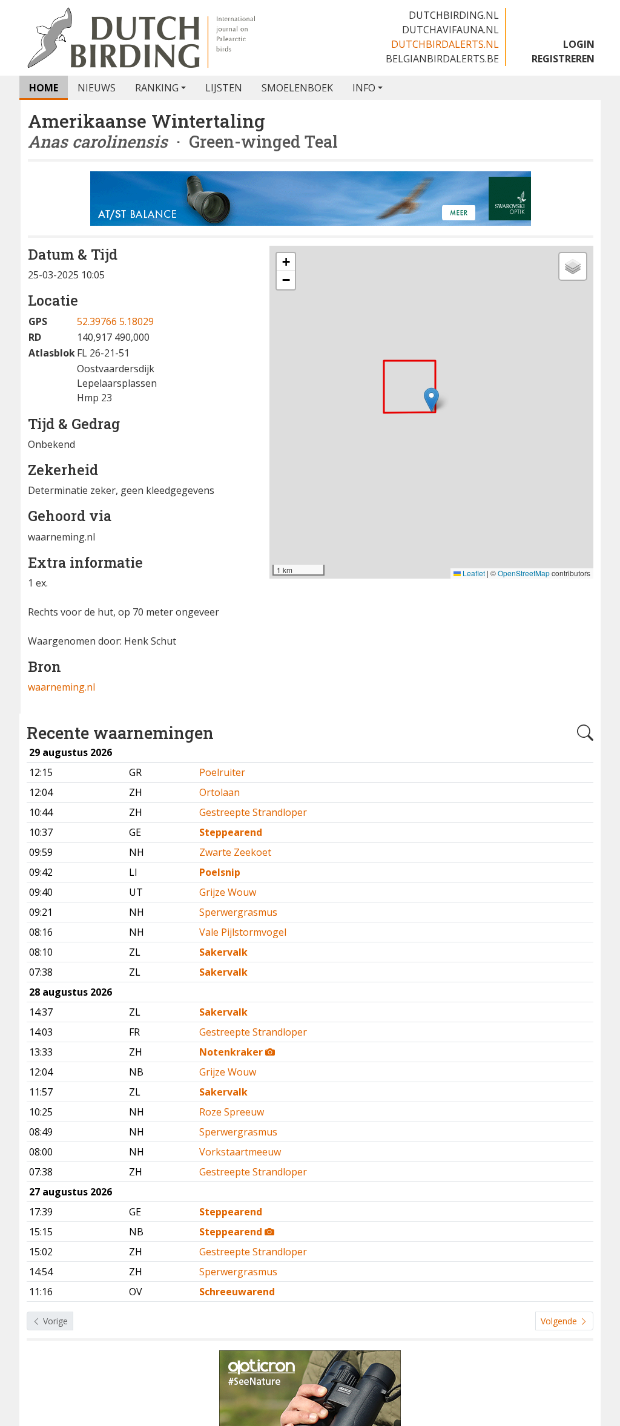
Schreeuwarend (237, 1291)
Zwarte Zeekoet (235, 852)
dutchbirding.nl (454, 15)
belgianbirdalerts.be (442, 58)
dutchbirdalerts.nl (445, 44)
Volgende (560, 1321)
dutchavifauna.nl (450, 29)
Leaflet (473, 573)
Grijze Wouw (227, 892)
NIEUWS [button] (97, 87)
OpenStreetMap (524, 573)
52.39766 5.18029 (115, 321)
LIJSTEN (223, 87)
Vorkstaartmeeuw (240, 1151)
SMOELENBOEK (297, 87)
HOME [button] (43, 87)
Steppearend (230, 832)
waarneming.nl (61, 687)
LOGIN (579, 44)
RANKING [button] (157, 87)
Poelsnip (219, 872)
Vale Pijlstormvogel (242, 932)
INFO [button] (363, 87)
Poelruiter (222, 772)
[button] (431, 399)
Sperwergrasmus (238, 912)
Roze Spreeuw (231, 1112)
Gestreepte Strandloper (253, 812)
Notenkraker (232, 1052)
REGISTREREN (563, 58)
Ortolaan (219, 792)
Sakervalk (223, 952)
